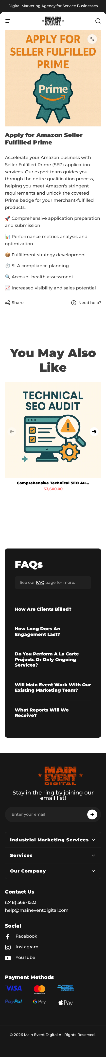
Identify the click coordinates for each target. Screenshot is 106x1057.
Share (18, 302)
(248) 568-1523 (20, 902)
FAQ (40, 582)
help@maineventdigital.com (37, 910)
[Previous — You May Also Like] (11, 431)
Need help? (89, 302)
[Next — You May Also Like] (94, 431)
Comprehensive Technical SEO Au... (53, 483)
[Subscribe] (92, 814)
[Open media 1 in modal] (92, 39)
